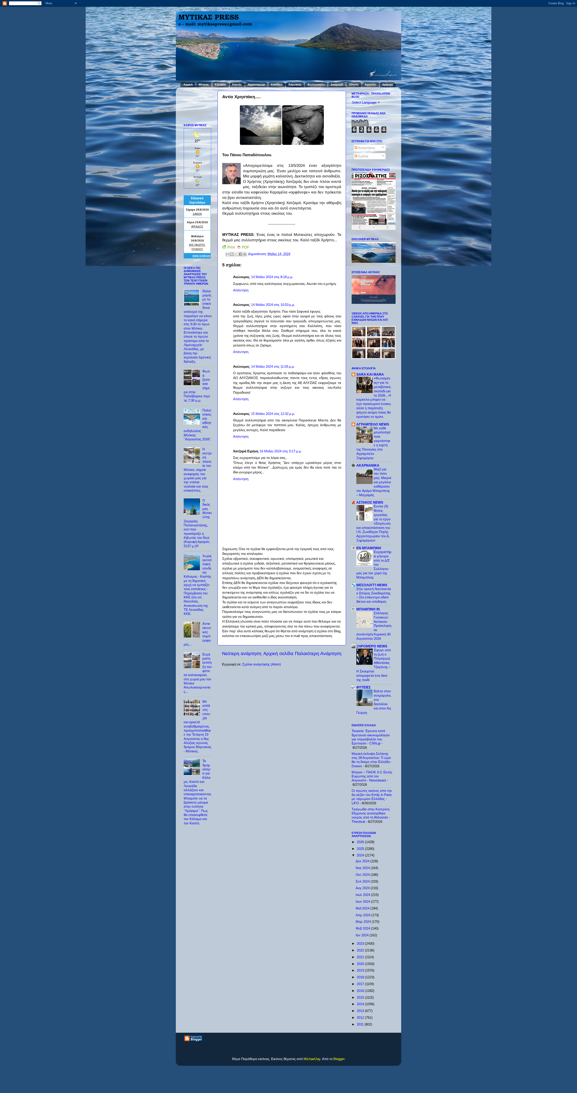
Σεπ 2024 (363, 881)
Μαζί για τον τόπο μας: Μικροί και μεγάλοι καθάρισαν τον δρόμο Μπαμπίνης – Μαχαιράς (373, 482)
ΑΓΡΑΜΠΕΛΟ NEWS (372, 424)
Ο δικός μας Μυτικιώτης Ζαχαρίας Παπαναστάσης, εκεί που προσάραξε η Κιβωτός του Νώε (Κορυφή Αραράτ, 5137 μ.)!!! (198, 523)
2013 (361, 1011)
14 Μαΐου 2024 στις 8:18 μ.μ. (272, 277)
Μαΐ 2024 (363, 908)
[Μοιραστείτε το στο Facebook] (240, 254)
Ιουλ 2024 (363, 895)
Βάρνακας (294, 84)
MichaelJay (312, 1059)
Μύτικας (204, 84)
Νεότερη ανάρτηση (241, 653)
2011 (360, 1024)
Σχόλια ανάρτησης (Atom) (261, 664)
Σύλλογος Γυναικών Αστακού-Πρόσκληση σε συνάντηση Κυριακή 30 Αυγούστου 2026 (373, 625)
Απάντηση (240, 290)
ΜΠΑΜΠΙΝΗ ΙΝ (368, 609)
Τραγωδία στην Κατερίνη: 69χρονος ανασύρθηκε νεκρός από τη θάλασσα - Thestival (371, 815)
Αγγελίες (370, 84)
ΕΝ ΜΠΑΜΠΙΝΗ (368, 548)
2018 (361, 977)
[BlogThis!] (232, 254)
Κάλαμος (220, 84)
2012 (361, 1017)
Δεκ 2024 (363, 861)
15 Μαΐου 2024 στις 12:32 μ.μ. (273, 414)
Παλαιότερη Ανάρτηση (318, 653)
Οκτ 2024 (363, 875)
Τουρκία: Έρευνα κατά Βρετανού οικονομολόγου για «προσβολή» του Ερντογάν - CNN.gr (371, 737)
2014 (361, 1004)
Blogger (338, 1059)
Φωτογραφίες (316, 84)
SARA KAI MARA (370, 374)
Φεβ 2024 (363, 928)
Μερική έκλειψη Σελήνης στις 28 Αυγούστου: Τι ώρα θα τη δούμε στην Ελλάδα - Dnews (372, 760)
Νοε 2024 (363, 868)
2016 (361, 991)
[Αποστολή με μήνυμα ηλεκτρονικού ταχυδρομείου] (227, 254)
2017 (361, 984)
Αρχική (187, 84)
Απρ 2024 (363, 915)
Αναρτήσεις (366, 148)
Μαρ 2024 (364, 921)
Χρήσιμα (387, 84)
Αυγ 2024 (363, 888)
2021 (361, 957)
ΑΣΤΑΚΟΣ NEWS (369, 502)
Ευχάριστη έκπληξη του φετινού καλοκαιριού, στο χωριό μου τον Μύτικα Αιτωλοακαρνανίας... (198, 672)
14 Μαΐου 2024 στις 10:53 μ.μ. (273, 305)
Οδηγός (354, 84)
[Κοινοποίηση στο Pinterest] (245, 254)
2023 (361, 943)
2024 (361, 855)
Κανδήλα (276, 84)
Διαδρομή (337, 84)
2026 (361, 842)
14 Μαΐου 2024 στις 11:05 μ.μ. (273, 366)
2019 (361, 970)
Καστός (237, 84)
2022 (361, 950)
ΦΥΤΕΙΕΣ (363, 687)
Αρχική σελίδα (278, 653)
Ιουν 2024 (363, 901)
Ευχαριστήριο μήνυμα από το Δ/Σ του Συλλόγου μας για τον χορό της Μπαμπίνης (374, 564)
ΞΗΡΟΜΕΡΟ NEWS (371, 646)
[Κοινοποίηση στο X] (236, 254)
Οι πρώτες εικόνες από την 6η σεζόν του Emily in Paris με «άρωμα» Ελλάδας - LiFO (372, 797)
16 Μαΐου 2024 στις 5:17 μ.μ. (281, 451)
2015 (361, 997)
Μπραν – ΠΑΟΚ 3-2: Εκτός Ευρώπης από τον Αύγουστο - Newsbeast (372, 776)
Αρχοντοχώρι (256, 84)
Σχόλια (362, 156)
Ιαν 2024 (362, 935)
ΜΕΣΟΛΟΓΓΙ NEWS (371, 585)
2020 (361, 964)
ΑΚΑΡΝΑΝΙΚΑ (367, 465)
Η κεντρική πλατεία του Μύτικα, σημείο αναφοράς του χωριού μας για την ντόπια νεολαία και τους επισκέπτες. (198, 469)
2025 (361, 849)
